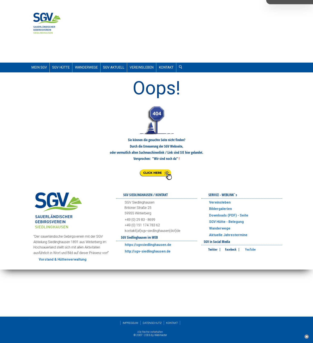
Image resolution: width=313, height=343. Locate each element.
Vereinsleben (220, 202)
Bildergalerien (220, 209)
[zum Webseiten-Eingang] (156, 180)
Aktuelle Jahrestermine (228, 235)
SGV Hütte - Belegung (226, 222)
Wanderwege (219, 228)
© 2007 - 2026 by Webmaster (150, 335)
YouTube (250, 249)
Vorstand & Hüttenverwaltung (62, 259)
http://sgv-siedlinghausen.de (148, 251)
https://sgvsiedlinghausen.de (148, 245)
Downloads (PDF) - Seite (228, 215)
